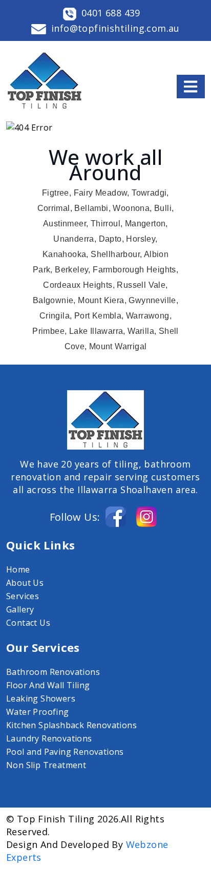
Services (22, 596)
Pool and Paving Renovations (65, 751)
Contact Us (28, 622)
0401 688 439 (110, 13)
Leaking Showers (40, 698)
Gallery (20, 609)
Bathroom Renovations (53, 671)
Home (18, 569)
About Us (25, 582)
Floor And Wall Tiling (48, 685)
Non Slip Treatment (46, 765)
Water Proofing (37, 711)
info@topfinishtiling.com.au (115, 28)
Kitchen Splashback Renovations (71, 725)
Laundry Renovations (49, 738)
